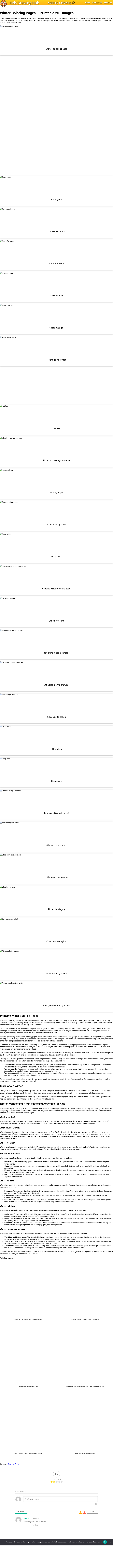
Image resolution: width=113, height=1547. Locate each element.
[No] (110, 1542)
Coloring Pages (13, 1464)
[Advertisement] (56, 116)
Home (87, 3)
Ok (105, 1542)
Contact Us (97, 3)
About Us (108, 3)
